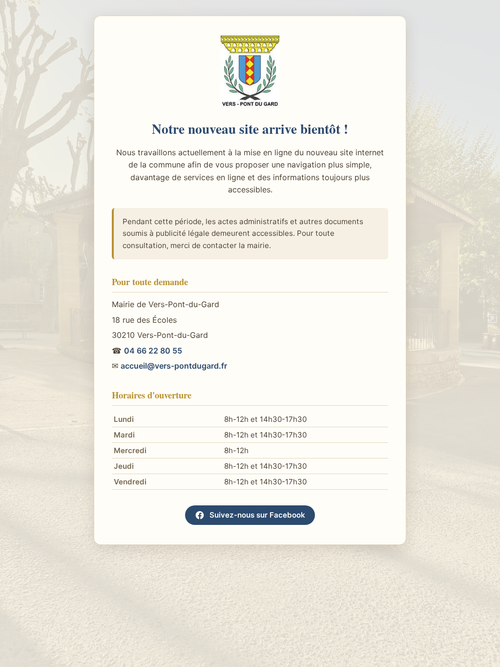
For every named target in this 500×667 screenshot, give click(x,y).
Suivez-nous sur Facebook (257, 515)
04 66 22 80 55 (153, 350)
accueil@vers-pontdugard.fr (174, 366)
